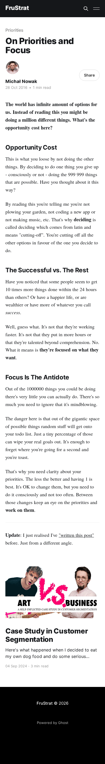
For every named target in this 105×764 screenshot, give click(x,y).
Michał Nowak (21, 81)
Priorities (14, 30)
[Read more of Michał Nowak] (12, 67)
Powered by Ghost (52, 722)
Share (89, 75)
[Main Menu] (96, 9)
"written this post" (76, 535)
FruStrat (17, 8)
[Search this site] (86, 8)
